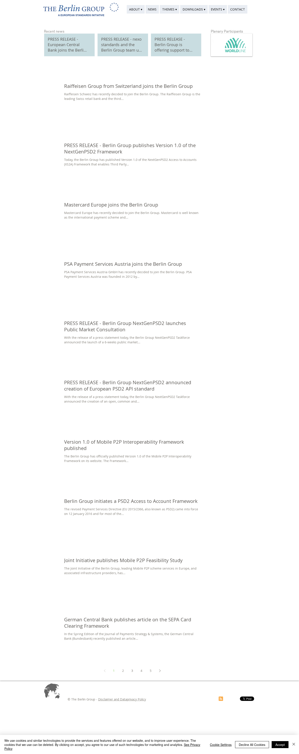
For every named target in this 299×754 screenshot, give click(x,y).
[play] (241, 52)
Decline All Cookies (252, 744)
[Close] (293, 744)
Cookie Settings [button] (221, 744)
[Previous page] (105, 671)
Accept (280, 744)
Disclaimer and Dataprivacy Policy (122, 699)
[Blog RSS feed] (221, 699)
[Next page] (160, 671)
